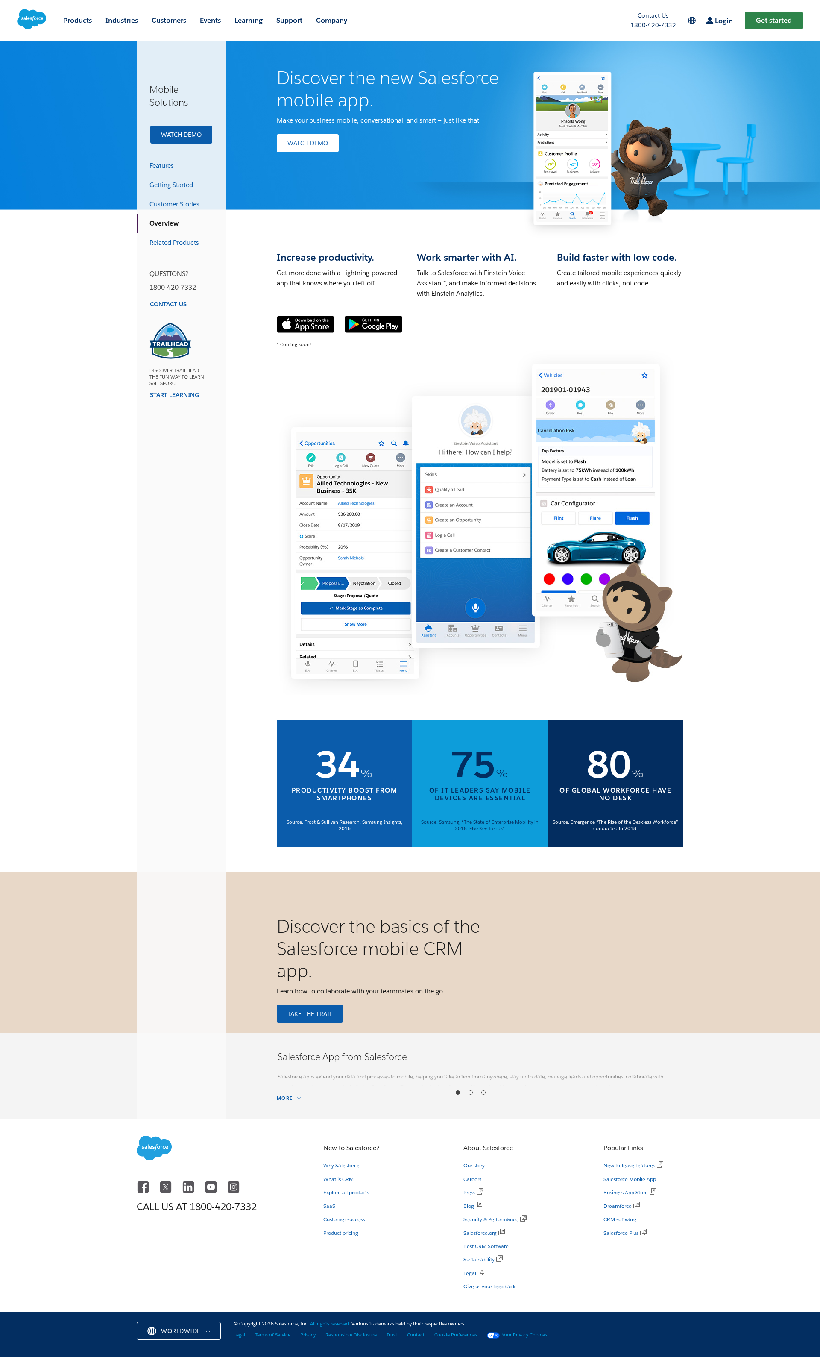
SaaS (329, 1206)
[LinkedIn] (190, 1185)
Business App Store (625, 1192)
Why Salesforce (341, 1165)
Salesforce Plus (620, 1233)
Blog (468, 1206)
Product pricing (340, 1233)
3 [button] (484, 1092)
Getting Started (171, 185)
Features (161, 166)
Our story (474, 1165)
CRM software (619, 1219)
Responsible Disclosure (351, 1335)
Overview (164, 223)
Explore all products (346, 1192)
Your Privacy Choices (524, 1335)
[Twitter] (167, 1185)
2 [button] (471, 1092)
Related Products (174, 242)
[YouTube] (212, 1185)
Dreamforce (617, 1206)
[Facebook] (144, 1185)
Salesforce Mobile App (629, 1179)
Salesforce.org (480, 1233)
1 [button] (458, 1092)
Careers (472, 1179)
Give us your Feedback (489, 1286)
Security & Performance (490, 1219)
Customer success (344, 1219)
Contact (416, 1335)
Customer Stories (174, 204)
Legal (469, 1273)
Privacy (308, 1335)
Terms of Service (272, 1335)
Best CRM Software (486, 1246)
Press (469, 1192)
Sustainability (479, 1259)
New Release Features (629, 1165)
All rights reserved (329, 1324)
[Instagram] (233, 1185)
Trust (392, 1335)
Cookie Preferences (455, 1335)
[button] (179, 1331)
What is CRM (338, 1179)
